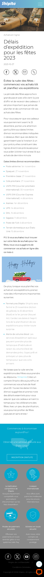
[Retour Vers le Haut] (39, 564)
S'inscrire (22, 377)
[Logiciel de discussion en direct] (39, 572)
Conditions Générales (21, 567)
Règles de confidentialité (18, 562)
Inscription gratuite (22, 457)
